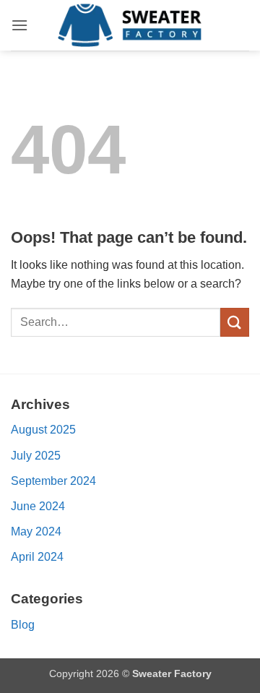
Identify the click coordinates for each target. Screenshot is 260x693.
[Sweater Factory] (130, 25)
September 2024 (53, 481)
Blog (23, 625)
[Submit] (234, 322)
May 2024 (36, 531)
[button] (19, 25)
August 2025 (43, 429)
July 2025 (36, 455)
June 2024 (38, 506)
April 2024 (37, 557)
